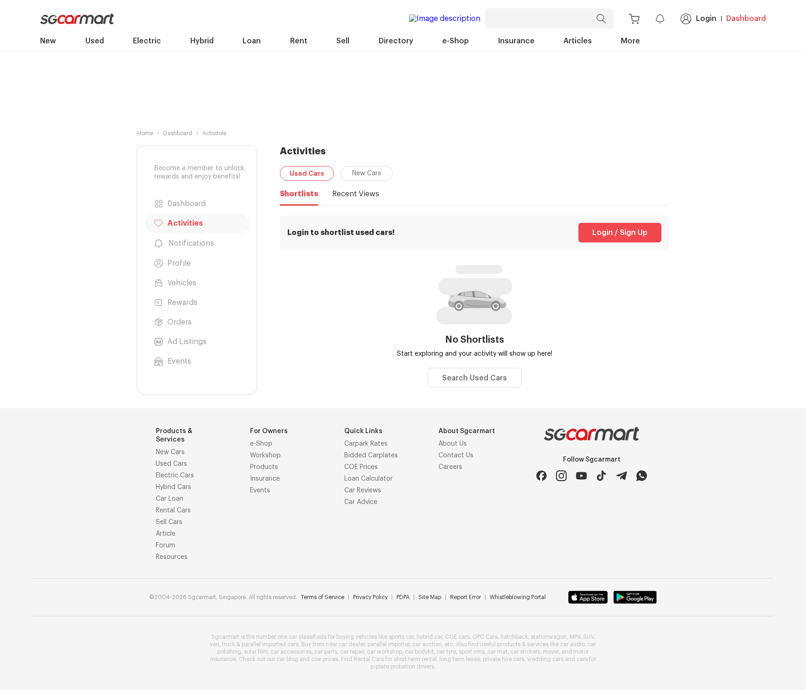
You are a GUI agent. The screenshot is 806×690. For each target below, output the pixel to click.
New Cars (170, 452)
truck (228, 644)
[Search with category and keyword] (601, 18)
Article (165, 534)
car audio (572, 644)
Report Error (465, 597)
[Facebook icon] (541, 475)
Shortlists (299, 194)
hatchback (514, 637)
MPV (575, 637)
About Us (452, 444)
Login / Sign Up (619, 232)
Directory (396, 41)
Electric (147, 41)
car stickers (525, 652)
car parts (325, 652)
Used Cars (171, 464)
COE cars (457, 637)
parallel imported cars (270, 644)
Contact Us (455, 455)
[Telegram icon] (621, 475)
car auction (427, 644)
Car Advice (360, 502)
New (48, 41)
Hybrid (202, 41)
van (214, 644)
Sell (342, 41)
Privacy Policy (370, 597)
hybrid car (429, 637)
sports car (401, 637)
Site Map (429, 597)
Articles (577, 41)
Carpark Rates (366, 444)
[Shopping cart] (634, 19)
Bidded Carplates (371, 455)
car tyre (446, 652)
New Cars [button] (366, 173)
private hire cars (503, 659)
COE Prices (361, 467)
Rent (298, 41)
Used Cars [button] (307, 173)
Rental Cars (173, 510)
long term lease (459, 659)
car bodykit (419, 652)
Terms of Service (322, 597)
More (630, 41)
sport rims (472, 652)
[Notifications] (660, 18)
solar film (256, 652)
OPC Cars (485, 637)
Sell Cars (169, 522)
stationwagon (549, 637)
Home (145, 133)
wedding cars (545, 659)
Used (94, 41)
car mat (497, 652)
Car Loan (169, 499)
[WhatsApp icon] (641, 475)
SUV (588, 637)
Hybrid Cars (173, 487)
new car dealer (345, 644)
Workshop (265, 455)
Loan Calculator (368, 479)
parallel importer (389, 644)
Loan (252, 41)
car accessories (291, 652)
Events (260, 490)
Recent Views (355, 194)
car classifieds (308, 637)
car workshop (384, 652)
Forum (165, 545)
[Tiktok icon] (601, 475)
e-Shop (455, 41)
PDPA (403, 597)
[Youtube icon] (581, 475)
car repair (352, 652)
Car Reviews (362, 490)
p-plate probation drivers (402, 666)
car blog (287, 659)
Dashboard (746, 18)
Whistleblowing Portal (518, 597)
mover (551, 652)
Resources (172, 557)
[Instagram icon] (561, 475)
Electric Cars (175, 475)
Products (264, 467)
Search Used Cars (474, 378)
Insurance (516, 41)
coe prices (324, 659)
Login (706, 18)
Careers (450, 467)
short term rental (415, 659)
